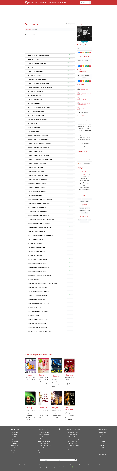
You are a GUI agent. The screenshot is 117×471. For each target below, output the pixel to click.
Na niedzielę (82, 208)
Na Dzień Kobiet (84, 212)
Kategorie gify (83, 171)
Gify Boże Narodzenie (15, 447)
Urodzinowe (87, 208)
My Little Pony (80, 219)
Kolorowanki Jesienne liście (73, 447)
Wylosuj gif (85, 42)
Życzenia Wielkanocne (44, 447)
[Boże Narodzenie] (69, 398)
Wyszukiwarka (102, 454)
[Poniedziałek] (43, 398)
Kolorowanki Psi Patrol (73, 441)
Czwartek (42, 375)
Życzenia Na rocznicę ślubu (44, 436)
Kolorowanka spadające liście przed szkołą (83, 76)
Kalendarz (102, 441)
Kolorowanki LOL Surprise (73, 450)
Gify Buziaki (14, 452)
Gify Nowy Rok (14, 445)
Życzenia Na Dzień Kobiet (44, 441)
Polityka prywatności (102, 452)
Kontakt (102, 447)
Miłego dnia (69, 375)
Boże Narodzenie (69, 408)
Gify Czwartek (15, 434)
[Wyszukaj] (90, 2)
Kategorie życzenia (84, 173)
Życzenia (48, 2)
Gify (42, 2)
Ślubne (88, 210)
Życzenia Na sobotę (43, 443)
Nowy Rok (55, 408)
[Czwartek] (43, 365)
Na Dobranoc (55, 376)
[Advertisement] (58, 13)
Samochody (82, 221)
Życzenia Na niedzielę (44, 432)
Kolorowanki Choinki (73, 452)
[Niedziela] (30, 365)
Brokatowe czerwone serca (84, 49)
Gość (79, 88)
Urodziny (29, 408)
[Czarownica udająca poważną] (84, 33)
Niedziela (29, 375)
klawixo (81, 155)
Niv (80, 163)
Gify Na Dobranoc (15, 436)
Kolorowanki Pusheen (73, 436)
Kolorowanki (56, 2)
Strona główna (102, 432)
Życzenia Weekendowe (44, 452)
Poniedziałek (43, 408)
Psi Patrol (87, 221)
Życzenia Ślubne (44, 439)
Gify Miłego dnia (14, 439)
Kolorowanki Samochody (73, 439)
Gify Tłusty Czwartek (14, 450)
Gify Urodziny (15, 441)
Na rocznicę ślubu (83, 210)
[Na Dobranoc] (56, 365)
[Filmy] (61, 2)
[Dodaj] (63, 2)
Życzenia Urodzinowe (44, 434)
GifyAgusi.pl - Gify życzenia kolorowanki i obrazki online (58, 467)
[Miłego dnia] (69, 365)
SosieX (81, 159)
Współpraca (102, 450)
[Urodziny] (30, 398)
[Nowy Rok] (56, 398)
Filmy (102, 443)
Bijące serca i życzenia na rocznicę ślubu (83, 61)
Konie (86, 219)
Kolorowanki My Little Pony (84, 89)
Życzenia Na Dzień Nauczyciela (44, 445)
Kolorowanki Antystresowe (73, 445)
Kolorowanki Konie (73, 434)
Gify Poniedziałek (15, 443)
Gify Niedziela (15, 432)
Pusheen (89, 219)
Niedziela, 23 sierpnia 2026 (84, 119)
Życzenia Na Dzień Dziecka (44, 450)
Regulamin (102, 445)
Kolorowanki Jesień (73, 443)
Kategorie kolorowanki (84, 174)
